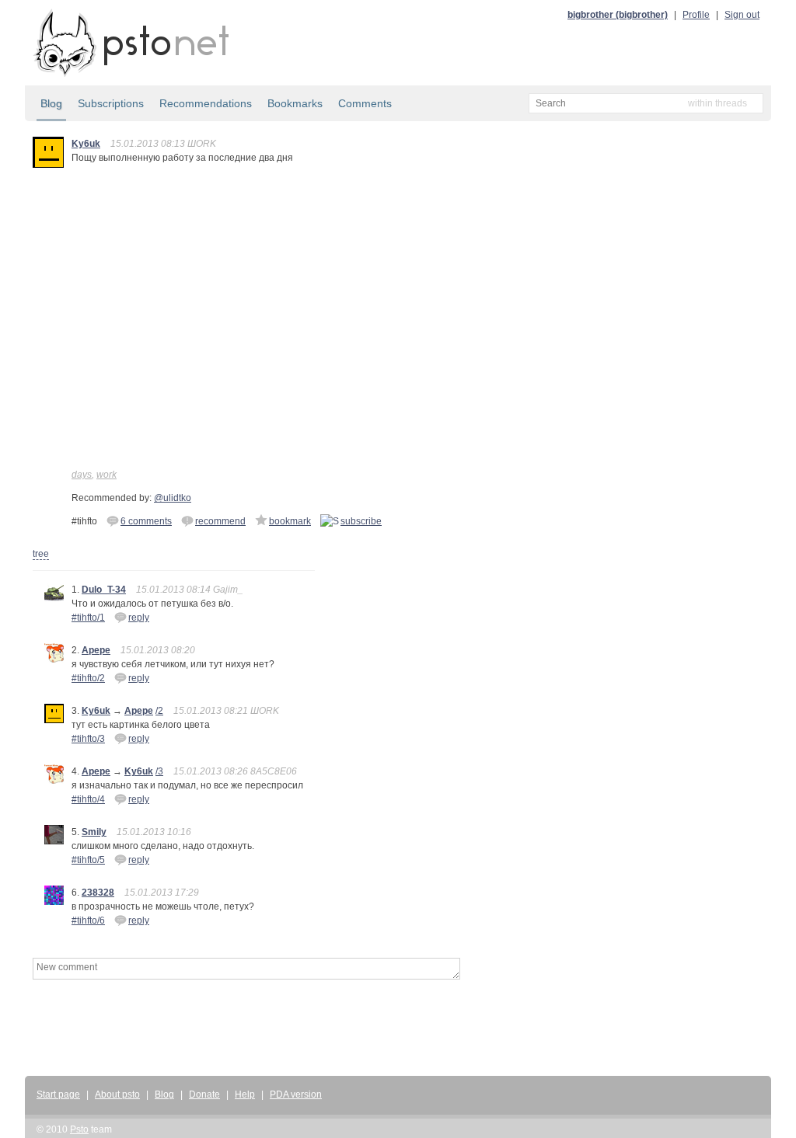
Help (245, 1094)
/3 (159, 771)
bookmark (290, 521)
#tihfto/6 (88, 920)
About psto (117, 1094)
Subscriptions (111, 103)
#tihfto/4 (88, 799)
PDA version (296, 1094)
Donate (204, 1094)
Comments (365, 103)
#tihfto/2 (88, 678)
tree (41, 553)
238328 (98, 892)
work (106, 474)
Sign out (741, 14)
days (82, 474)
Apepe (96, 650)
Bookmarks (295, 103)
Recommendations (205, 103)
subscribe (361, 521)
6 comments (146, 521)
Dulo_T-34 (104, 589)
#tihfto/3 (88, 738)
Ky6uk (86, 143)
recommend (220, 521)
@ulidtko (172, 497)
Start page (58, 1094)
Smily (94, 832)
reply (138, 617)
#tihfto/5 (88, 859)
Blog (51, 103)
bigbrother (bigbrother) (617, 14)
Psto (79, 1129)
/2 (159, 710)
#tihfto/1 (88, 617)
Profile (696, 14)
